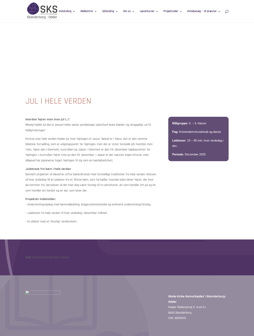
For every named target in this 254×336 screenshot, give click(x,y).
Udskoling (108, 11)
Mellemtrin (87, 11)
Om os (127, 11)
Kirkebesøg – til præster (202, 11)
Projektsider (171, 11)
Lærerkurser (147, 11)
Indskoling (65, 11)
